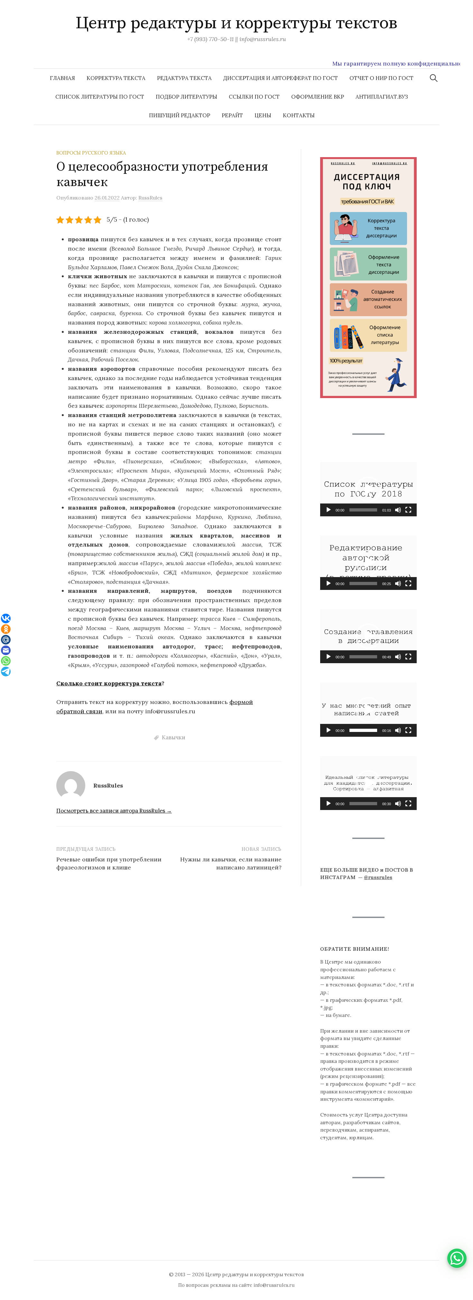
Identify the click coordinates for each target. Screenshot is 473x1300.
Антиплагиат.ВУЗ (382, 96)
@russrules (378, 877)
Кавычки (173, 737)
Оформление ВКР (317, 96)
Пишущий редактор (179, 115)
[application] (368, 489)
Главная (62, 78)
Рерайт (232, 115)
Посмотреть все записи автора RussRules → (114, 810)
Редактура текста (184, 78)
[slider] (363, 510)
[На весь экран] (408, 510)
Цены (263, 115)
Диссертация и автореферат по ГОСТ (280, 78)
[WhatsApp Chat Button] (457, 1258)
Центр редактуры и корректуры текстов (236, 23)
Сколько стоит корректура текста (109, 683)
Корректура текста (116, 78)
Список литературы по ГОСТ (99, 96)
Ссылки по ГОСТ (254, 96)
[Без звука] (398, 510)
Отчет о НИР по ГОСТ (381, 78)
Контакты (299, 115)
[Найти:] (433, 78)
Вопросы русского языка (91, 153)
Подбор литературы (186, 96)
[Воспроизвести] (328, 510)
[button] (368, 489)
